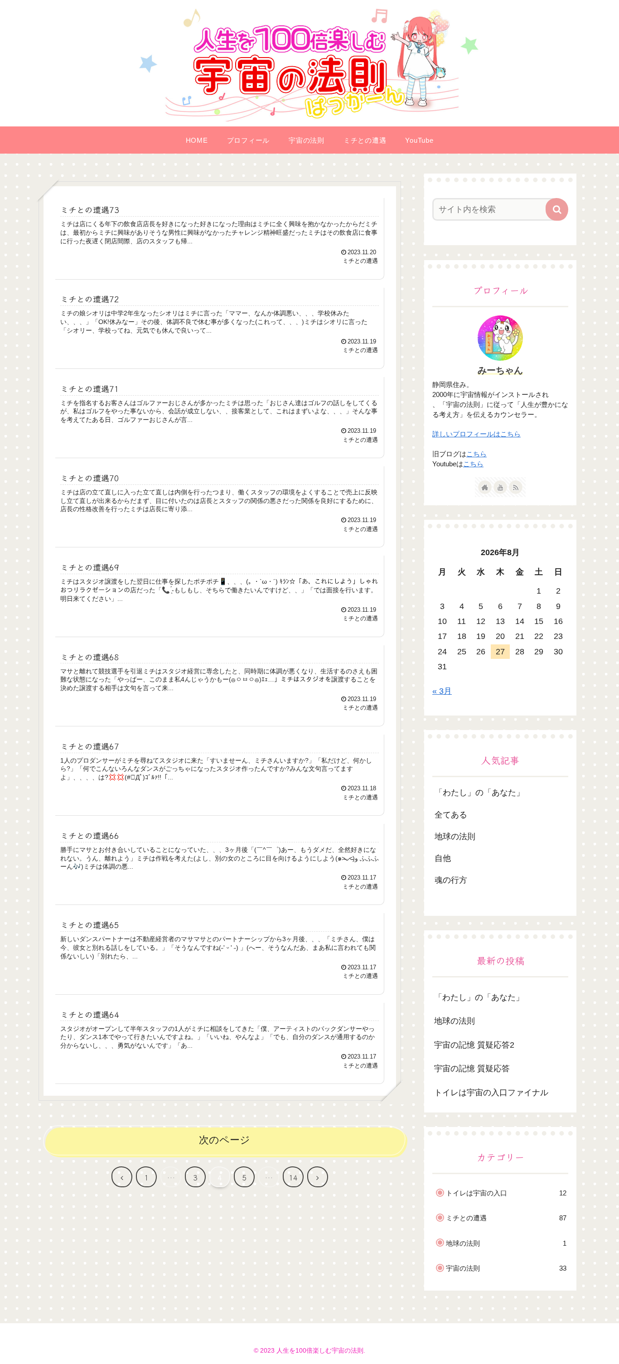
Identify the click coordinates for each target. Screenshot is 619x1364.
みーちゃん (500, 370)
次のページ (224, 1140)
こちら (476, 454)
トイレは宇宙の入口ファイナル (491, 1092)
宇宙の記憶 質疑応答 (472, 1068)
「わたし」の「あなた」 (479, 997)
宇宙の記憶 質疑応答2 (474, 1045)
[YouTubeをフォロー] (500, 487)
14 (293, 1177)
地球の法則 (454, 1020)
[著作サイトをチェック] (485, 487)
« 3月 (442, 691)
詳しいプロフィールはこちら (476, 434)
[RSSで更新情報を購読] (516, 487)
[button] (557, 209)
